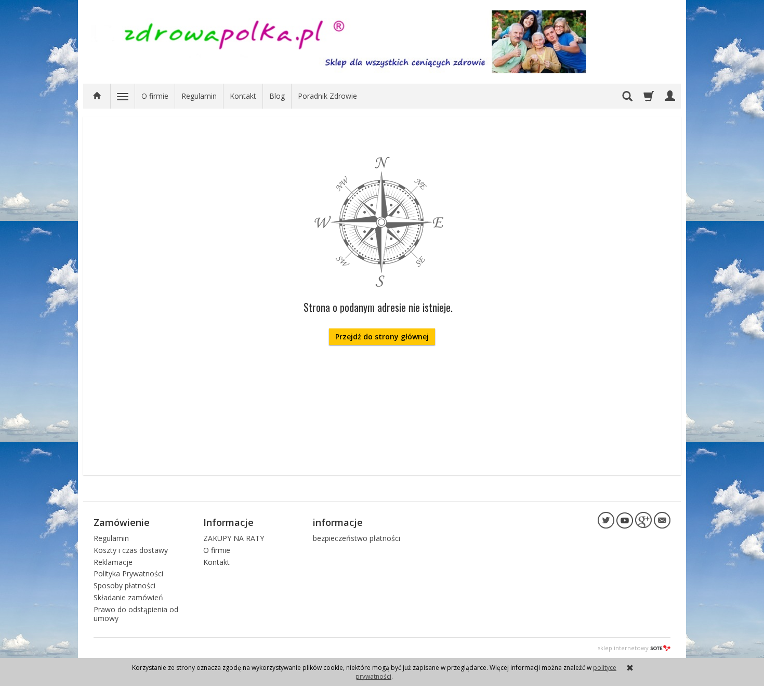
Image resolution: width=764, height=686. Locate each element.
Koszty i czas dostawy (131, 550)
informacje (338, 522)
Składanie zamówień (128, 597)
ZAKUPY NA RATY (233, 538)
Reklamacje (113, 562)
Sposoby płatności (124, 585)
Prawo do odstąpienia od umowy (136, 613)
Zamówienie (122, 522)
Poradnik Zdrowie (327, 96)
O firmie (154, 96)
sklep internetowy (623, 648)
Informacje (228, 522)
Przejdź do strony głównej (382, 336)
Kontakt (243, 96)
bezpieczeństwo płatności (356, 538)
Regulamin (199, 96)
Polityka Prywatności (128, 573)
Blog (277, 96)
